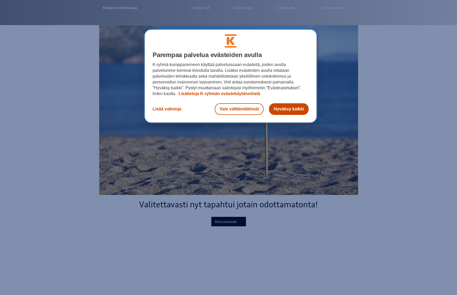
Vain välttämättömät (239, 109)
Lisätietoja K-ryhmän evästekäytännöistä (218, 93)
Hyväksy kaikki (289, 109)
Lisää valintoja (167, 109)
